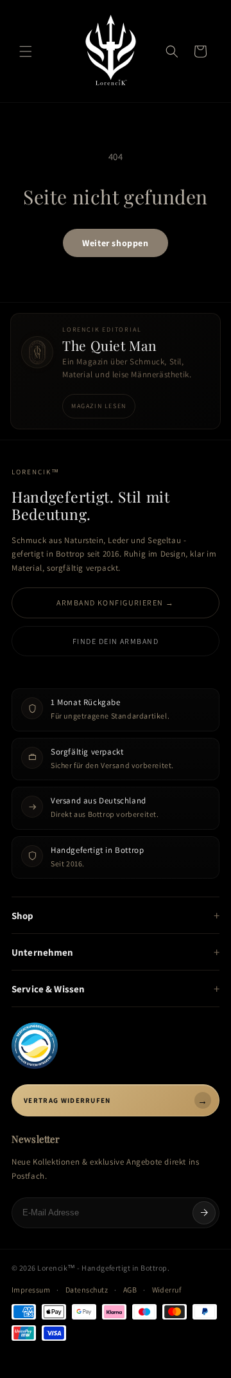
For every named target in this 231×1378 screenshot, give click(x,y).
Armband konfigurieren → (115, 602)
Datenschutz (86, 1289)
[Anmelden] (204, 1212)
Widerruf (167, 1289)
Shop (23, 915)
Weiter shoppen (115, 243)
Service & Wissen (48, 989)
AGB (130, 1289)
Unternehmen (43, 952)
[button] (26, 51)
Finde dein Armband (115, 641)
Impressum (31, 1289)
